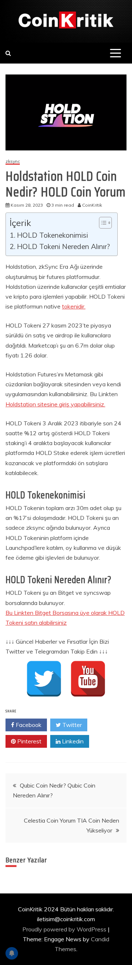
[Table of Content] (105, 223)
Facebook (27, 724)
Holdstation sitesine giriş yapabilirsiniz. (55, 404)
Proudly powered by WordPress (65, 929)
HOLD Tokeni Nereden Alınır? (63, 246)
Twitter (71, 724)
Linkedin (72, 741)
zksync (13, 161)
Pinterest (28, 741)
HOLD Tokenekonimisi (52, 235)
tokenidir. (73, 306)
